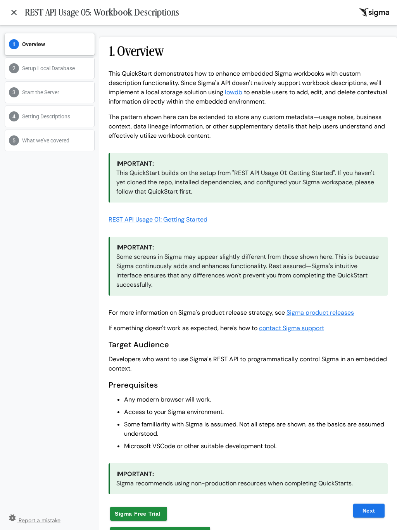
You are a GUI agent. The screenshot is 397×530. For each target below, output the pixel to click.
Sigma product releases (320, 312)
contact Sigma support (291, 328)
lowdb (233, 92)
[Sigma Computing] (374, 12)
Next (368, 510)
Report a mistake (34, 520)
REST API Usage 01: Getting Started (158, 219)
